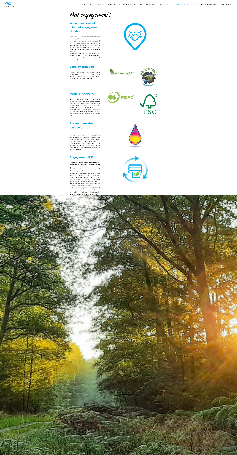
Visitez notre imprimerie (206, 4)
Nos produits (125, 4)
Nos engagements (184, 4)
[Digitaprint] (8, 5)
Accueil (84, 4)
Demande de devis (165, 4)
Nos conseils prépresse (144, 4)
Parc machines (109, 4)
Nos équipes (95, 4)
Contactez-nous (227, 4)
